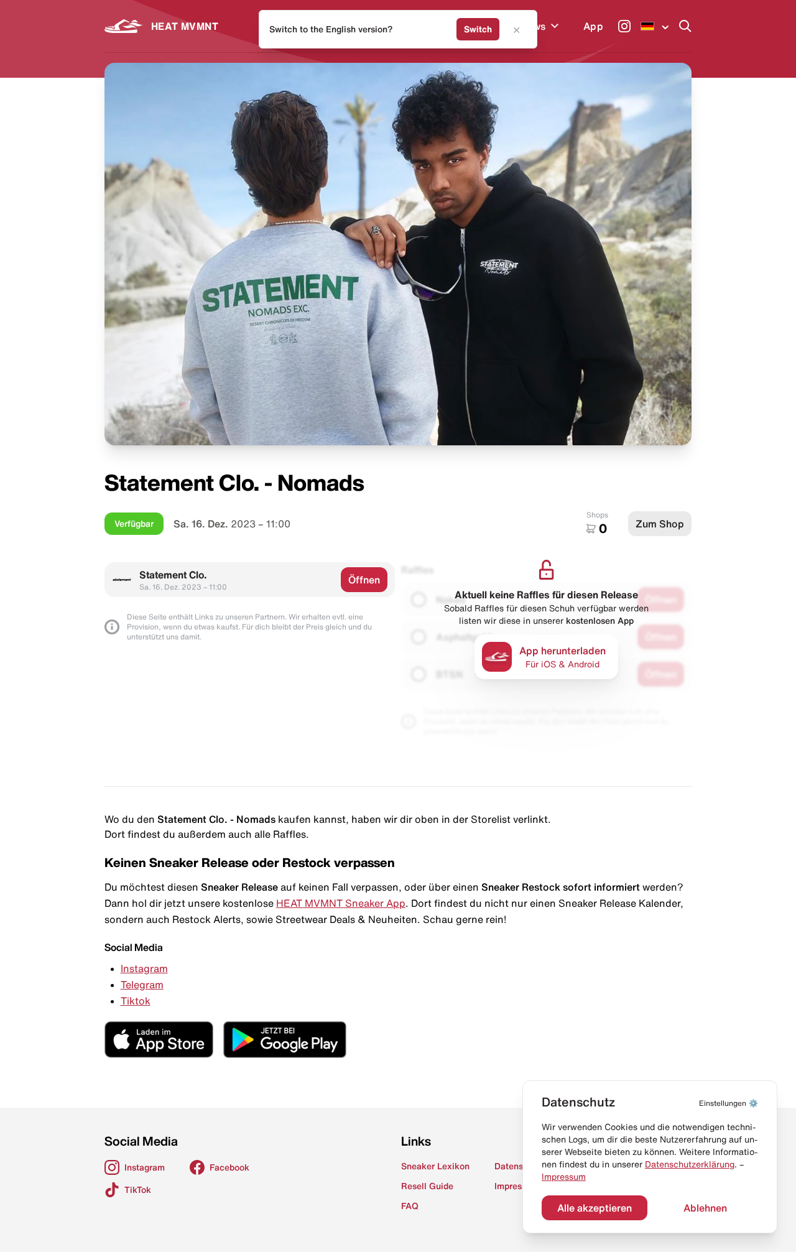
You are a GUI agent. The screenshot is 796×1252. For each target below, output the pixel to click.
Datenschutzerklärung (689, 1164)
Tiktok (135, 1001)
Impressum (564, 1176)
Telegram (142, 985)
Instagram (144, 968)
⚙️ (728, 1103)
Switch (478, 29)
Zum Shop (660, 524)
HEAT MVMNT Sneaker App (340, 903)
